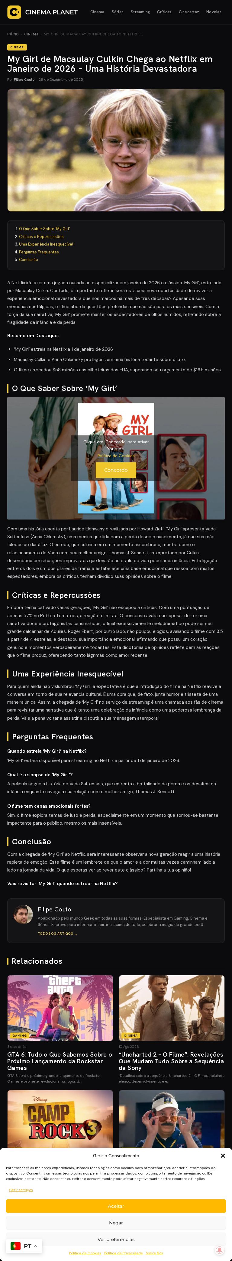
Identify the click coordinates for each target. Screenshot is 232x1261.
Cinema (97, 12)
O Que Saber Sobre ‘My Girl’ (44, 228)
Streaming (140, 12)
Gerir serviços (21, 1190)
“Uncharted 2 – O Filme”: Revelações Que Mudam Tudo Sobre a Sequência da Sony (171, 1061)
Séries (118, 12)
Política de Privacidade (123, 1253)
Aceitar (116, 1206)
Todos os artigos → (58, 933)
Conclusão (28, 259)
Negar (116, 1223)
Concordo (116, 470)
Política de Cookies (85, 1253)
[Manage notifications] (219, 1250)
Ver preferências (116, 1239)
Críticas (164, 12)
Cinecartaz (189, 12)
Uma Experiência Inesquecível (46, 244)
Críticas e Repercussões (41, 236)
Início (13, 34)
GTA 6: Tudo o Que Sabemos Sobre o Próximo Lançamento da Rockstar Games (59, 1061)
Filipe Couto (24, 79)
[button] (223, 1156)
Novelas (213, 12)
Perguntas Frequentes (39, 252)
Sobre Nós (154, 1253)
